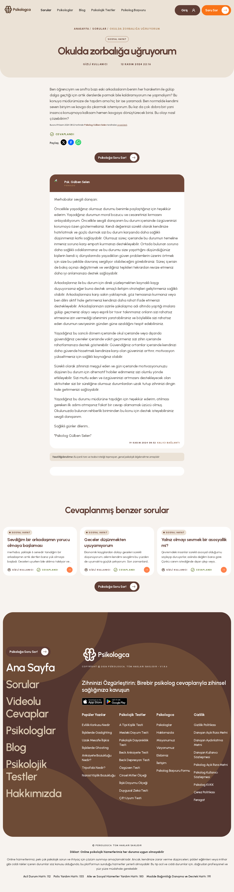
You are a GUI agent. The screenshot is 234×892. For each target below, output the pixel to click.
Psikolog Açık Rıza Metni (211, 765)
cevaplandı (122, 125)
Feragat (199, 800)
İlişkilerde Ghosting (95, 748)
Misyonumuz (165, 740)
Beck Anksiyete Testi (133, 752)
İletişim (161, 763)
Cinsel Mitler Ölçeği (133, 775)
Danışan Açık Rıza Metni (211, 733)
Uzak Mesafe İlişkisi (95, 740)
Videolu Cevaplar (27, 707)
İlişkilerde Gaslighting (97, 733)
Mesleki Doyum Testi (133, 733)
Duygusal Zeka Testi (133, 791)
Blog (82, 10)
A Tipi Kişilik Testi (131, 725)
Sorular (46, 10)
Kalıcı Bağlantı (168, 442)
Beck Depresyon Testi (134, 760)
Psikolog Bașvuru (133, 10)
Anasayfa (81, 28)
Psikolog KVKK (204, 785)
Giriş (184, 10)
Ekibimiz (162, 755)
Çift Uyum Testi (130, 798)
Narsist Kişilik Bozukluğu (98, 775)
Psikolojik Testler (103, 10)
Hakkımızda (33, 793)
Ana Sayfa (30, 667)
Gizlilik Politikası (205, 725)
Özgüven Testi (129, 768)
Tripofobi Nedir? (93, 768)
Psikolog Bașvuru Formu (173, 771)
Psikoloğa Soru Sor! (112, 158)
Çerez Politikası (204, 792)
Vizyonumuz (165, 748)
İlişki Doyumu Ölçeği (133, 783)
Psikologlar (65, 10)
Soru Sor (211, 10)
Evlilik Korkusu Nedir (96, 725)
